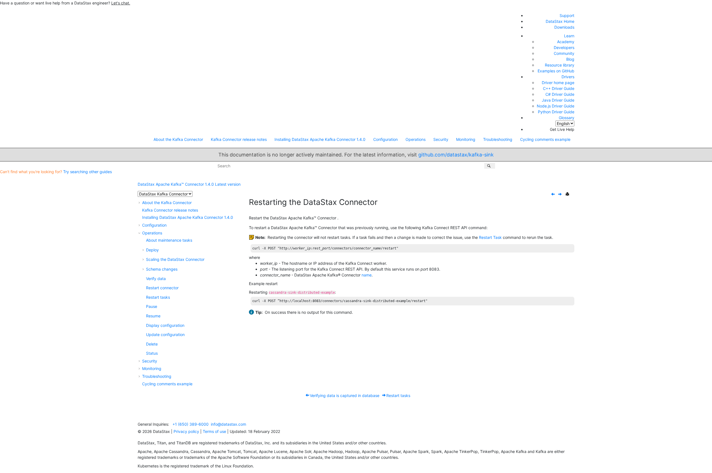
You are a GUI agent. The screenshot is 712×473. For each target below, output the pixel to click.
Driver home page (558, 82)
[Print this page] (568, 194)
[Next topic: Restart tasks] (560, 194)
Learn (569, 35)
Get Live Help (562, 129)
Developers (564, 47)
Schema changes (161, 269)
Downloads (564, 27)
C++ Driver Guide (558, 88)
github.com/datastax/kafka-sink (456, 155)
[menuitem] (178, 139)
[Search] (489, 166)
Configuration (385, 139)
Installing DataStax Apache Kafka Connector (320, 139)
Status (152, 353)
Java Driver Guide (558, 100)
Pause (151, 306)
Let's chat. (120, 3)
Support (567, 15)
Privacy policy (186, 431)
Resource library (559, 65)
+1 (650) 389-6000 (190, 424)
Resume (153, 315)
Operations (416, 139)
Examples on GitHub (556, 70)
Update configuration (165, 334)
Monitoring (465, 139)
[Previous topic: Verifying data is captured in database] (553, 194)
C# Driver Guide (559, 94)
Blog (570, 59)
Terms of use (214, 431)
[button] (140, 202)
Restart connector (162, 287)
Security (440, 139)
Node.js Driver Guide (555, 106)
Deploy (152, 249)
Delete (152, 344)
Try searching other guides (87, 171)
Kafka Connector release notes (239, 139)
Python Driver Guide (556, 111)
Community (564, 53)
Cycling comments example (545, 139)
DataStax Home (560, 21)
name (367, 275)
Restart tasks (158, 297)
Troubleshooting (497, 139)
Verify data (156, 278)
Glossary (566, 117)
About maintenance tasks (169, 240)
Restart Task (490, 237)
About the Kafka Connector (178, 139)
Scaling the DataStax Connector (175, 259)
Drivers (568, 76)
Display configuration (165, 325)
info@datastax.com (228, 424)
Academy (565, 41)
